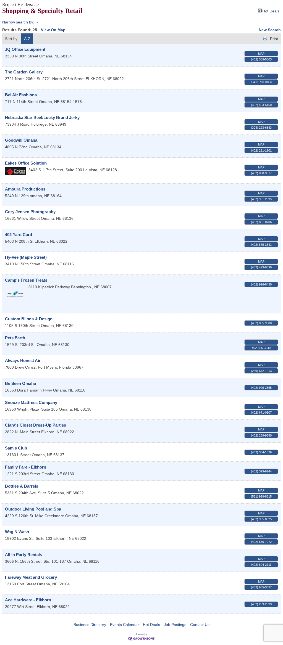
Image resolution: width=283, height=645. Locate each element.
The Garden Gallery (24, 72)
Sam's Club (16, 448)
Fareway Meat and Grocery (31, 577)
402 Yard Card (18, 234)
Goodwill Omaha (21, 140)
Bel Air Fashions (21, 94)
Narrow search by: (18, 22)
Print (274, 38)
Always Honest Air (23, 360)
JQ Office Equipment (25, 49)
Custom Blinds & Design (29, 318)
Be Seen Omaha (20, 383)
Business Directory (90, 624)
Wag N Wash (17, 531)
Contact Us (199, 624)
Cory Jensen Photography (30, 211)
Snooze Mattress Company (31, 402)
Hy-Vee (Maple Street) (26, 257)
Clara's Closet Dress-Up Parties (35, 425)
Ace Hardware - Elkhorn (28, 600)
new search (270, 30)
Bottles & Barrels (21, 486)
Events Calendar (124, 624)
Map (261, 53)
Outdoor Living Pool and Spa (33, 509)
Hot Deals (270, 10)
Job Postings (175, 624)
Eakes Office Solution (26, 163)
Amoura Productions (25, 189)
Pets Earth (15, 337)
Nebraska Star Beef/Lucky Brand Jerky (42, 117)
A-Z (27, 38)
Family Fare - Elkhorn (25, 467)
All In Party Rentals (23, 554)
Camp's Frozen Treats (26, 280)
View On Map (53, 30)
